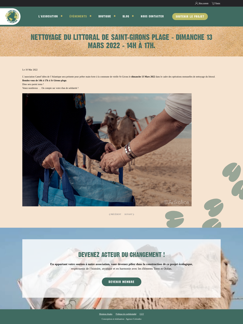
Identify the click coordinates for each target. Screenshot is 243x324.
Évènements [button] (78, 16)
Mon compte (203, 3)
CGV (142, 314)
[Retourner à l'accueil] (10, 16)
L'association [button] (48, 16)
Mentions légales (105, 314)
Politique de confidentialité (126, 314)
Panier (217, 3)
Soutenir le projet (190, 16)
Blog (126, 16)
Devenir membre (122, 282)
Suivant (128, 214)
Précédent (116, 214)
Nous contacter (152, 16)
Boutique (105, 16)
